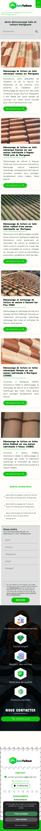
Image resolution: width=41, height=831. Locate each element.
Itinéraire (22, 786)
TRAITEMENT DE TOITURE (22, 12)
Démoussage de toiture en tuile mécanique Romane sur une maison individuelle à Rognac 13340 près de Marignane (20, 151)
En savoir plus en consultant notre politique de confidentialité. (21, 593)
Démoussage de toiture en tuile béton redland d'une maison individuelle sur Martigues (20, 226)
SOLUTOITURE (6, 12)
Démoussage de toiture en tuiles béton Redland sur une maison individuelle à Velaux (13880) (20, 444)
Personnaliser (21, 825)
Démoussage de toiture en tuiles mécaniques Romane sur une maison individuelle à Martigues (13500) (20, 371)
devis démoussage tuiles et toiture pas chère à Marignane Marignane (21, 496)
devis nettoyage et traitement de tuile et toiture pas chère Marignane (21, 516)
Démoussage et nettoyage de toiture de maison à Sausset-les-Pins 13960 (20, 302)
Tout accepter (21, 814)
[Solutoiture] (20, 5)
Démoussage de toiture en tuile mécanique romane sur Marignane (21, 72)
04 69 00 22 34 (23, 719)
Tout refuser (21, 819)
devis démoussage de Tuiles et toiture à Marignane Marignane (20, 505)
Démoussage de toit (9, 14)
